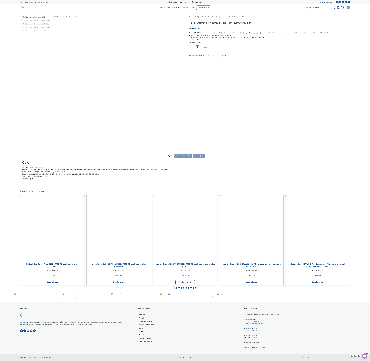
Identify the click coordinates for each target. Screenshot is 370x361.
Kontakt (192, 7)
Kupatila (35, 357)
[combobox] (318, 7)
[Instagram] (340, 2)
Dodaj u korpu (203, 47)
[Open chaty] (364, 356)
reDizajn (189, 357)
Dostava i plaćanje (145, 321)
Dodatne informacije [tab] (183, 156)
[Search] (334, 7)
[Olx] (348, 2)
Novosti (185, 7)
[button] (52, 282)
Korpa (141, 328)
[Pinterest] (343, 2)
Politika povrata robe (146, 325)
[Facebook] (337, 2)
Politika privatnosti (145, 338)
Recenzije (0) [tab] (199, 156)
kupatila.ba (23, 322)
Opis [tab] (169, 156)
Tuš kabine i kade (206, 17)
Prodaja (178, 7)
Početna (162, 7)
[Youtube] (346, 2)
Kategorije (169, 7)
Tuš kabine (215, 17)
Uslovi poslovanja (145, 341)
